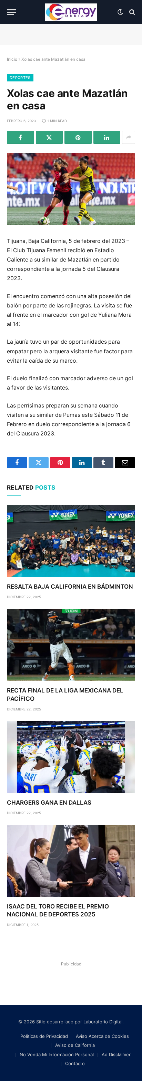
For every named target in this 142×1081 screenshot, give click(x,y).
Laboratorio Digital (102, 1021)
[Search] (131, 12)
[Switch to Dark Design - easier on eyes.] (120, 12)
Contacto (75, 1063)
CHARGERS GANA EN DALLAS (49, 802)
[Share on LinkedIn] (107, 137)
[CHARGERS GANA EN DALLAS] (71, 757)
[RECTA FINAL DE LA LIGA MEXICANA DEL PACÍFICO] (71, 645)
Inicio (12, 59)
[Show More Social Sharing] (128, 137)
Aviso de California (75, 1045)
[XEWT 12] (71, 12)
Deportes (20, 77)
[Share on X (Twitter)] (49, 137)
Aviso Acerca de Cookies (102, 1036)
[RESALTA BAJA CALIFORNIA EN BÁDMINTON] (71, 541)
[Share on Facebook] (20, 137)
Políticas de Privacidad (44, 1036)
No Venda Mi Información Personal (57, 1054)
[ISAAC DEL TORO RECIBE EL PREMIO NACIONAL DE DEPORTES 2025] (71, 861)
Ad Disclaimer (116, 1054)
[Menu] (11, 12)
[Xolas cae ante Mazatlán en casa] (71, 189)
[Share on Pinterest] (78, 137)
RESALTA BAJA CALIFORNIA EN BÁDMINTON (70, 586)
